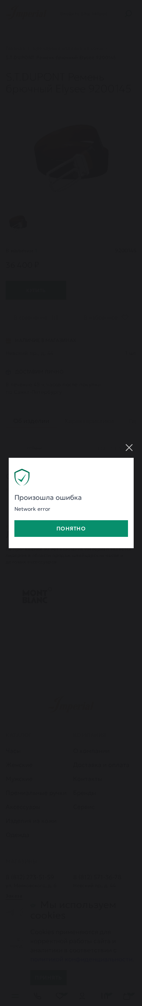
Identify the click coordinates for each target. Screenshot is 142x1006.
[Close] (129, 447)
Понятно (71, 528)
